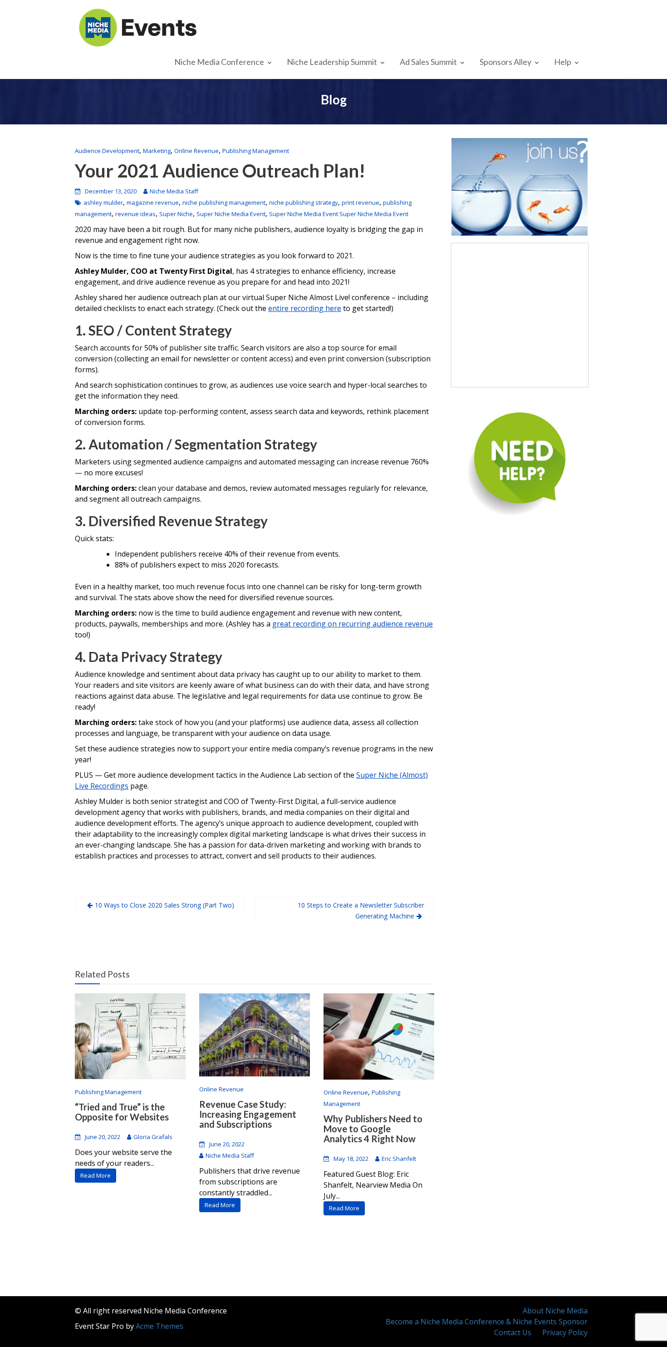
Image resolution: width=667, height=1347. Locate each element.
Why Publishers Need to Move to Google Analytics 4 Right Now (373, 1128)
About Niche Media (555, 1311)
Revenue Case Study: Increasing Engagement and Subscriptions (247, 1114)
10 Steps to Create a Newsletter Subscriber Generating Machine (361, 910)
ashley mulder (103, 202)
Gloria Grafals (152, 1137)
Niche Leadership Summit (332, 62)
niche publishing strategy (303, 202)
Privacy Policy (565, 1332)
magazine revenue (153, 202)
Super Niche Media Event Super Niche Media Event (338, 214)
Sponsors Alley (505, 62)
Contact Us (512, 1332)
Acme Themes (159, 1326)
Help (562, 62)
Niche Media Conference (219, 62)
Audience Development (107, 151)
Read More (95, 1175)
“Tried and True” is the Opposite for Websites (122, 1111)
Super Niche (176, 214)
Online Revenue (196, 151)
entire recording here (304, 308)
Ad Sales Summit (428, 62)
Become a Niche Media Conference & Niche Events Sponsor (487, 1322)
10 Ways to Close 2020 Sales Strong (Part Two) (164, 905)
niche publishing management (223, 202)
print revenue (360, 202)
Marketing (157, 151)
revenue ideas (135, 214)
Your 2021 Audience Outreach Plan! (220, 171)
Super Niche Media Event (230, 214)
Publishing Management (255, 151)
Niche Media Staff (174, 191)
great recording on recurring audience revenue (352, 624)
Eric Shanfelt (399, 1159)
